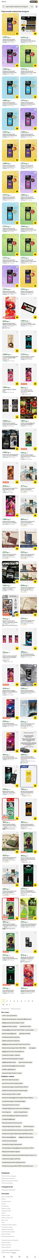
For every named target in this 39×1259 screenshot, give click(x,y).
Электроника (5, 1206)
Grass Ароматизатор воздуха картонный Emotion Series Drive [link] (10, 757)
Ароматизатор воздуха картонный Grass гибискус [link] (28, 757)
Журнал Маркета (6, 1247)
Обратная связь (5, 1242)
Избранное (19, 1257)
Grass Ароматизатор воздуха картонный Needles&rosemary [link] (8, 991)
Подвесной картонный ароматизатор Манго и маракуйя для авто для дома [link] (10, 40)
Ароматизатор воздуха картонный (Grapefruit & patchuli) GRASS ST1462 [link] (27, 825)
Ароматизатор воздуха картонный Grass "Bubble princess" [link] (9, 522)
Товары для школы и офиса (8, 1224)
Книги (3, 1222)
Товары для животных (7, 1229)
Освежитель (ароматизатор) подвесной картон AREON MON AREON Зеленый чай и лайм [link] (28, 924)
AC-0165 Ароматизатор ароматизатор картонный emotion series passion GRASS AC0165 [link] (28, 654)
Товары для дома (6, 1210)
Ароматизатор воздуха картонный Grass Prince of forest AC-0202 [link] (10, 924)
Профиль (35, 1257)
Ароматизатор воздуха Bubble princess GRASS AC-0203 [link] (10, 691)
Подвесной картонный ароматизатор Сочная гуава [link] (28, 72)
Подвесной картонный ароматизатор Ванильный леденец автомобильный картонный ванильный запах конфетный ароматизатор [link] (10, 134)
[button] (36, 6)
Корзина (27, 1257)
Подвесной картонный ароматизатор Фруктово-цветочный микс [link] (10, 72)
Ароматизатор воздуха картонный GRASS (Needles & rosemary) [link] (28, 891)
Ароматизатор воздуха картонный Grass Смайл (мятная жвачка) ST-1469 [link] (10, 825)
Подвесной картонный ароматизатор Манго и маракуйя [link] (9, 166)
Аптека (3, 1213)
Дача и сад (4, 1220)
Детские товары (5, 1234)
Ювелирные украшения (8, 1236)
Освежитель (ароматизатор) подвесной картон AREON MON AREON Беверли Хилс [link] (10, 455)
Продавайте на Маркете (8, 1178)
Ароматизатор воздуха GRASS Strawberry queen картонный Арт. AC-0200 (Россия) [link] (10, 324)
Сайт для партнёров (7, 1183)
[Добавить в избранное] (17, 15)
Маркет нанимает (6, 1245)
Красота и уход (5, 1215)
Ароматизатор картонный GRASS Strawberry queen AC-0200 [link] (28, 991)
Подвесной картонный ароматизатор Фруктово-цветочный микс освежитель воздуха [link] (28, 134)
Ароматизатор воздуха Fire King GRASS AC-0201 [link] (10, 489)
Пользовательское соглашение (9, 1240)
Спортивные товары (7, 1227)
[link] (9, 1015)
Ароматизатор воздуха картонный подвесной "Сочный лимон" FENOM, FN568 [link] (27, 792)
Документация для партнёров (9, 1180)
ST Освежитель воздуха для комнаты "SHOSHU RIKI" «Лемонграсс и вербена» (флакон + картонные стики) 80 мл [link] (10, 357)
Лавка (12, 1257)
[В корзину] (17, 33)
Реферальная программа (8, 1190)
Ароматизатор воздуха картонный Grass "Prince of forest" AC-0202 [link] (28, 455)
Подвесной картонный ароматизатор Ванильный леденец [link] (10, 103)
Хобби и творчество (7, 1217)
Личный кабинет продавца (8, 1176)
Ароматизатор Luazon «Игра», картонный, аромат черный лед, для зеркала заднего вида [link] (10, 621)
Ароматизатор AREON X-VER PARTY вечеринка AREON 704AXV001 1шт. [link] (27, 958)
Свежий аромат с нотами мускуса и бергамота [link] (28, 357)
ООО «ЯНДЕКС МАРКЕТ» (13, 1250)
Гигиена (3, 1203)
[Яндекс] (14, 1253)
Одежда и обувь (5, 1208)
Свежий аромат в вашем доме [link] (9, 390)
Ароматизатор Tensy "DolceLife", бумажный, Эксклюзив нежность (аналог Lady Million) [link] (9, 792)
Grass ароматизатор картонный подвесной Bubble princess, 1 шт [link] (27, 390)
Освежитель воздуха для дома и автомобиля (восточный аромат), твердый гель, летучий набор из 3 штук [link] (27, 522)
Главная (4, 1257)
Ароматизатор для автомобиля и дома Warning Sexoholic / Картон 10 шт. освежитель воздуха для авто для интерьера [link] (28, 40)
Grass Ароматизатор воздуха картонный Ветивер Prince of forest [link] (10, 958)
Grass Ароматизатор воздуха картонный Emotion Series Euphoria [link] (10, 724)
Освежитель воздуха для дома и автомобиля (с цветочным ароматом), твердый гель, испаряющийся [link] (9, 555)
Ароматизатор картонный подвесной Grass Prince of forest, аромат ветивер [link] (28, 858)
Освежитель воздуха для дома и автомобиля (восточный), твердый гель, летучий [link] (28, 489)
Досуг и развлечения (7, 1196)
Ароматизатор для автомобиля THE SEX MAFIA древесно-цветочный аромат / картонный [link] (28, 323)
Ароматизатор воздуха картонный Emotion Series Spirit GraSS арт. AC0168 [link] (28, 691)
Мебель (3, 1199)
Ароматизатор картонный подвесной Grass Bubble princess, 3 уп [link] (10, 656)
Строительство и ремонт (8, 1231)
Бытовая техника (6, 1201)
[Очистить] (32, 6)
